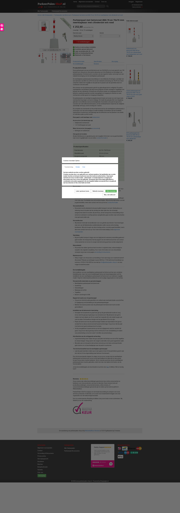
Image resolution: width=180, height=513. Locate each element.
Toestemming (68, 167)
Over (83, 167)
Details (78, 167)
